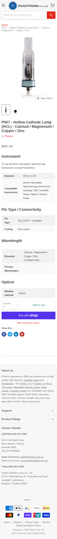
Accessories (8, 383)
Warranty (18, 522)
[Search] (51, 15)
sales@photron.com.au (31, 457)
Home (5, 25)
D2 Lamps (7, 387)
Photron (9, 136)
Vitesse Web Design (36, 533)
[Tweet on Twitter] (10, 334)
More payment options (28, 323)
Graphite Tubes (31, 380)
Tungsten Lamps (18, 390)
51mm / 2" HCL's (43, 383)
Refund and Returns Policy (28, 525)
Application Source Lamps (27, 387)
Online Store (17, 533)
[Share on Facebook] (4, 334)
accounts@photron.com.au (34, 460)
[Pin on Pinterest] (22, 334)
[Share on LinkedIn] (16, 334)
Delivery (46, 522)
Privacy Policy (32, 522)
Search (7, 522)
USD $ (27, 500)
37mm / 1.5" (26, 383)
